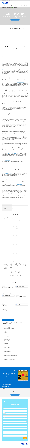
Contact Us (25, 5)
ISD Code (4, 412)
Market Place (14, 5)
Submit (25, 438)
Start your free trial (15, 19)
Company (4, 417)
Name (4, 407)
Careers (22, 5)
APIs (11, 5)
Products (9, 5)
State (3, 422)
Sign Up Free (15, 394)
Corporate (5, 5)
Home (2, 5)
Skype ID (4, 427)
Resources (19, 5)
